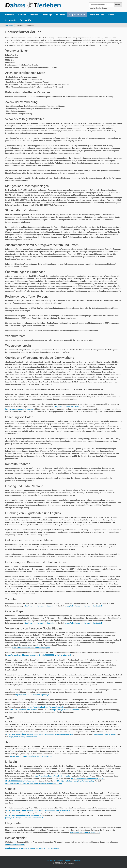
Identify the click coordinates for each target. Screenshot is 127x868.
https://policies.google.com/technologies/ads (24, 815)
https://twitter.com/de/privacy (104, 734)
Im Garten (60, 14)
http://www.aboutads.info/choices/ (67, 407)
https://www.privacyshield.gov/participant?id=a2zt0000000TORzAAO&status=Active (39, 734)
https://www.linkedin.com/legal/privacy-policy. (52, 776)
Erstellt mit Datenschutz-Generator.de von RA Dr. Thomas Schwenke (32, 848)
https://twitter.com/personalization (23, 737)
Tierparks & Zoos (77, 14)
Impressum (69, 861)
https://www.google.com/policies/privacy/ (40, 606)
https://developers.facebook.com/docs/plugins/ (31, 647)
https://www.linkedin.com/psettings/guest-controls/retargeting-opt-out (33, 783)
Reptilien (22, 14)
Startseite (9, 14)
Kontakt (78, 861)
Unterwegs (47, 14)
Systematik (10, 20)
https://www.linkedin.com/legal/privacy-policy (75, 781)
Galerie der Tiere (96, 14)
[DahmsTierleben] (33, 5)
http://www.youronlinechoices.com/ (19, 409)
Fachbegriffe (25, 20)
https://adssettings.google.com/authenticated (83, 606)
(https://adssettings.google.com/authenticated (24, 818)
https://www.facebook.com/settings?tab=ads (46, 707)
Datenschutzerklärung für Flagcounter (85, 832)
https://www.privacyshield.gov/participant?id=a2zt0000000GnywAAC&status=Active (39, 655)
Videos (111, 14)
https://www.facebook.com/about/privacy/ (32, 695)
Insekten (34, 14)
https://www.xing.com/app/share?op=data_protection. (31, 756)
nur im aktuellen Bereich (99, 8)
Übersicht (49, 861)
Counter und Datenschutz (15, 845)
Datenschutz (59, 861)
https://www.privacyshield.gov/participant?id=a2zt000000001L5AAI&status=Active (39, 810)
